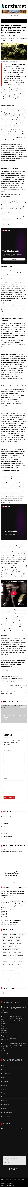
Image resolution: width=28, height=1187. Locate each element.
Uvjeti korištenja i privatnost (9, 1185)
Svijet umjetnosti (7, 836)
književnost (6, 952)
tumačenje (6, 973)
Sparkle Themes (12, 1181)
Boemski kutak (11, 682)
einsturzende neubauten (11, 676)
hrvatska (17, 940)
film (11, 937)
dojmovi (5, 937)
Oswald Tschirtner (6, 680)
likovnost (17, 678)
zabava (19, 976)
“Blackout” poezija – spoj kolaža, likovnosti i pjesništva (18, 686)
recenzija (5, 967)
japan (4, 946)
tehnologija (13, 970)
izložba (19, 943)
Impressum (10, 1183)
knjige (16, 949)
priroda (11, 964)
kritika (5, 955)
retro (20, 967)
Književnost (6, 833)
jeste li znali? (7, 949)
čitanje (12, 982)
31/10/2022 (6, 718)
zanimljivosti (14, 979)
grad (4, 940)
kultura (12, 955)
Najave (5, 840)
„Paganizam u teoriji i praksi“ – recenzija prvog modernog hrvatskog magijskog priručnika (17, 1018)
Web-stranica (8, 788)
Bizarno (5, 1069)
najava (4, 958)
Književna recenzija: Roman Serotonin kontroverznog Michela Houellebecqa (12, 873)
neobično (12, 958)
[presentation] (21, 707)
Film (4, 826)
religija (13, 967)
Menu (6, 21)
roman (4, 970)
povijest (12, 961)
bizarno (5, 934)
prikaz (4, 964)
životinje (20, 982)
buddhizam (13, 934)
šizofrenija (20, 680)
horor (10, 940)
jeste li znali (13, 946)
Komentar (7, 750)
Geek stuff (6, 823)
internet (11, 943)
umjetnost (4, 682)
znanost (5, 982)
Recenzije (5, 1108)
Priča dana (6, 1104)
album (3, 676)
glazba (13, 678)
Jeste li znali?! (7, 816)
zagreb (5, 979)
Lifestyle (5, 820)
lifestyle (20, 955)
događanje (22, 934)
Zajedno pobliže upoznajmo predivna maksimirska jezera (11, 692)
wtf (13, 976)
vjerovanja (6, 976)
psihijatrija (14, 680)
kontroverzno (17, 952)
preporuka (21, 961)
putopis (19, 964)
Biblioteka (6, 1066)
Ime (5, 769)
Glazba (18, 682)
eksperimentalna (6, 678)
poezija (5, 961)
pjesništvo (21, 958)
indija (4, 943)
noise (21, 678)
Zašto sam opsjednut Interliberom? (18, 1036)
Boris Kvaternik (13, 61)
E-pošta (6, 778)
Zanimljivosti (6, 1116)
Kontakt (3, 1183)
